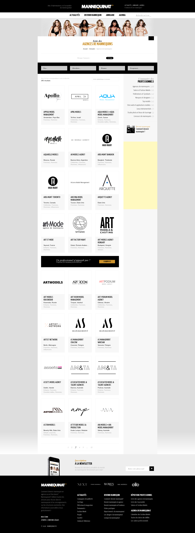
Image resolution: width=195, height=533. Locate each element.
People (79, 515)
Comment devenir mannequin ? (142, 130)
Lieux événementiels (145, 109)
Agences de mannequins (143, 87)
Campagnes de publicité (85, 499)
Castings (80, 502)
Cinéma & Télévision (83, 521)
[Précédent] (61, 447)
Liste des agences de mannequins (142, 499)
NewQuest (153, 526)
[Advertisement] (140, 175)
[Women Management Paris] (109, 484)
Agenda (142, 5)
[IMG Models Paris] (122, 484)
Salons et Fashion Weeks (143, 90)
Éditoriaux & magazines (85, 505)
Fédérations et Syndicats (143, 94)
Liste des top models (138, 502)
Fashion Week (81, 512)
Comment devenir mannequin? (133, 8)
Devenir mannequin (143, 126)
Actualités (128, 5)
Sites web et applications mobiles (140, 105)
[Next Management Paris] (82, 484)
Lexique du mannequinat (112, 518)
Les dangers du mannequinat (113, 515)
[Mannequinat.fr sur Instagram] (47, 15)
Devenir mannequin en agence (113, 502)
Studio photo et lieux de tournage (141, 113)
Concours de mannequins (144, 116)
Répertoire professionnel (141, 495)
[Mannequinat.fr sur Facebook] (44, 15)
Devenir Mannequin (92, 15)
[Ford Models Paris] (96, 484)
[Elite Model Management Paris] (135, 484)
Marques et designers (144, 98)
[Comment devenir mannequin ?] (131, 129)
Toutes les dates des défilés (140, 518)
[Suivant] (100, 447)
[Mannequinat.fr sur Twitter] (42, 15)
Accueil (85, 49)
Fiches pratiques (109, 508)
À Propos (44, 520)
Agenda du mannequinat (141, 511)
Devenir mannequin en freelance (114, 505)
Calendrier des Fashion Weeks (140, 515)
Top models (148, 101)
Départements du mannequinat (114, 512)
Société (79, 518)
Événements (81, 508)
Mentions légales (53, 520)
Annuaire (135, 5)
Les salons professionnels (139, 521)
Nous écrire (44, 517)
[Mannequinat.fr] (97, 6)
